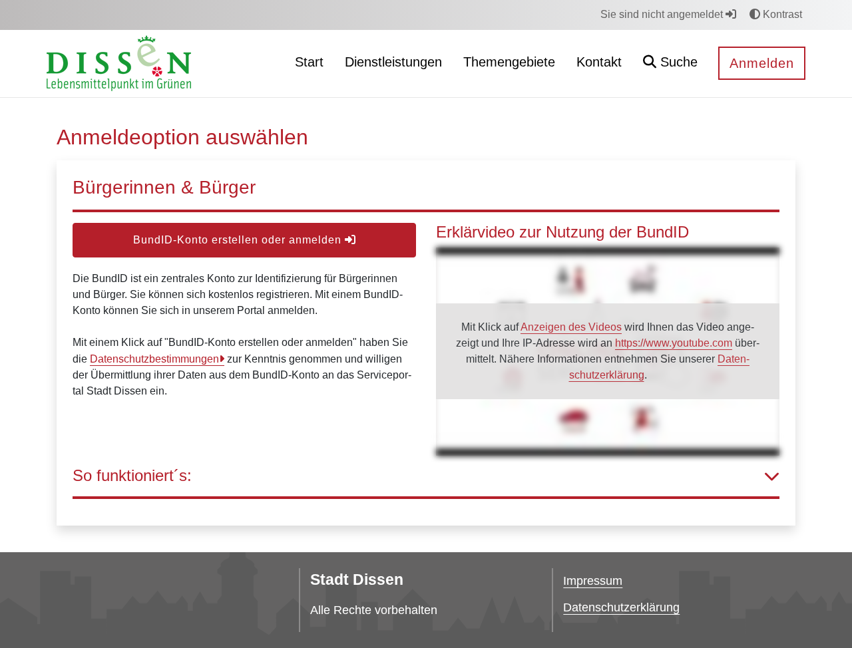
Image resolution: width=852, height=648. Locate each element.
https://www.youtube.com (673, 343)
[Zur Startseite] (119, 63)
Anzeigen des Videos (571, 327)
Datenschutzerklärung (621, 607)
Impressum (592, 580)
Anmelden (762, 63)
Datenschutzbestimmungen (154, 359)
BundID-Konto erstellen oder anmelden (239, 239)
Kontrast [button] (781, 14)
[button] (670, 63)
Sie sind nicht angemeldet (663, 14)
